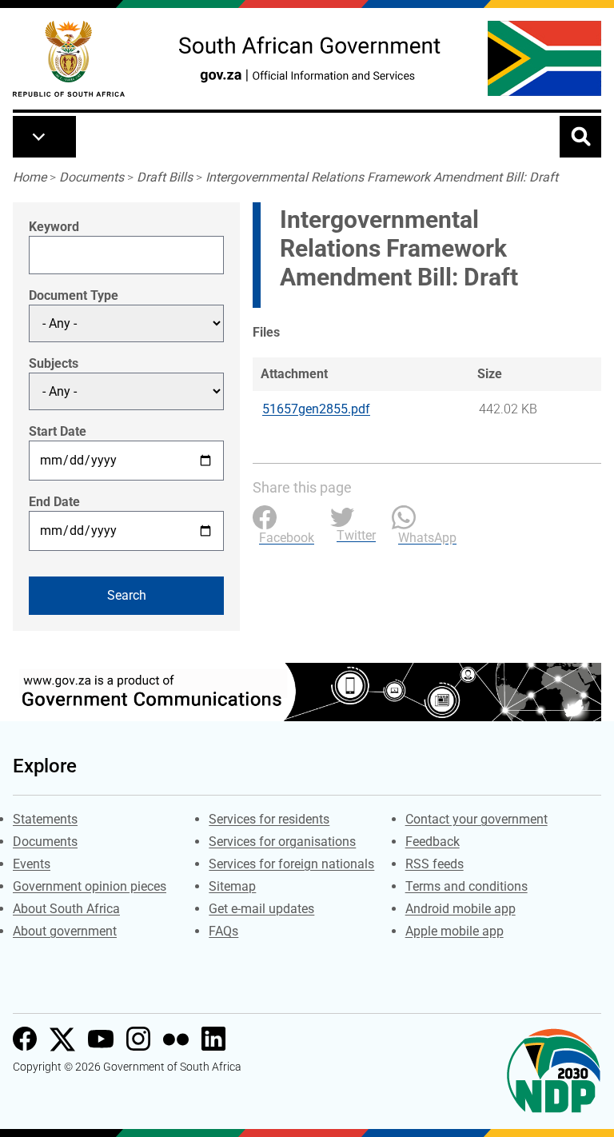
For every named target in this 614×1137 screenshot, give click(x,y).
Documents (91, 177)
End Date (54, 501)
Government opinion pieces (89, 886)
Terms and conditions (466, 886)
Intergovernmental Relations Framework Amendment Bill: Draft (381, 177)
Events (31, 864)
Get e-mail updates (261, 908)
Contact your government (476, 819)
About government (65, 931)
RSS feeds (434, 864)
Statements (45, 819)
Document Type (73, 295)
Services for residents (269, 819)
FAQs (223, 931)
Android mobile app (460, 908)
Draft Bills (165, 177)
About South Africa (66, 908)
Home (29, 177)
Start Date (57, 431)
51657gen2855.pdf (316, 409)
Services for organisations (282, 841)
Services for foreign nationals (291, 864)
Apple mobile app (454, 931)
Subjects (53, 363)
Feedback (432, 841)
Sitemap (232, 886)
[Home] (69, 59)
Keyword (54, 226)
